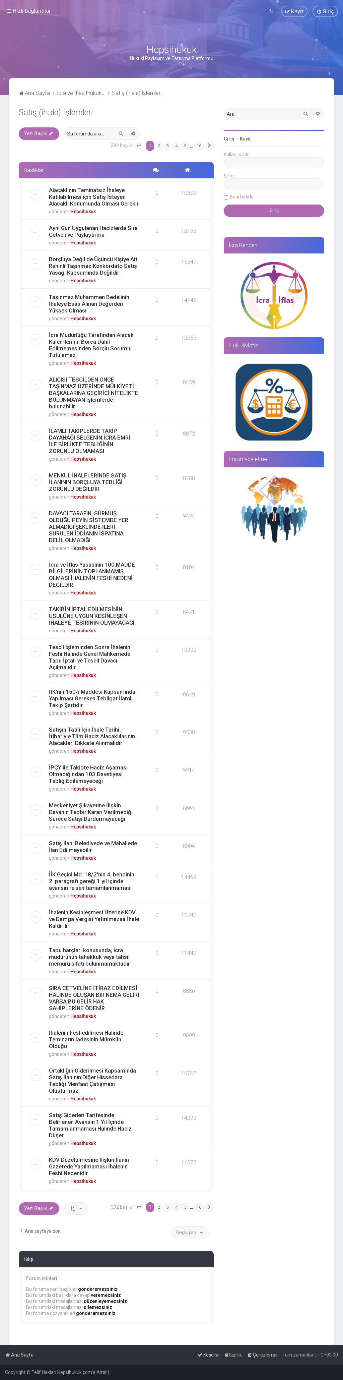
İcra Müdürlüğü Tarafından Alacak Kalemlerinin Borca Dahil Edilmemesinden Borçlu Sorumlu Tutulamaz (91, 345)
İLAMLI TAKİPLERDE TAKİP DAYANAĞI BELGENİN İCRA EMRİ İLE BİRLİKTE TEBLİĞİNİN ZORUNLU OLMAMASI (89, 440)
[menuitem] (325, 11)
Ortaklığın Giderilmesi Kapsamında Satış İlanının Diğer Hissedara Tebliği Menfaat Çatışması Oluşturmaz (92, 1080)
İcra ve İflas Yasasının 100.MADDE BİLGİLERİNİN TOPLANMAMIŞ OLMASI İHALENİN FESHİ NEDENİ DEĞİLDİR (92, 574)
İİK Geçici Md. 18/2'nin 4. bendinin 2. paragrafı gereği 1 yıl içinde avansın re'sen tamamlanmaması (91, 881)
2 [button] (159, 145)
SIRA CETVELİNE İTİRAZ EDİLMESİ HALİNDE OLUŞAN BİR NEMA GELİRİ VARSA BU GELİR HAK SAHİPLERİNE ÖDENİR (94, 998)
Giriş (229, 138)
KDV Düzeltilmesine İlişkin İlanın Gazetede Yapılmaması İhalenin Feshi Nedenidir (89, 1166)
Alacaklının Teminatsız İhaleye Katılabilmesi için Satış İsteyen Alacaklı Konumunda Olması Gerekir (94, 197)
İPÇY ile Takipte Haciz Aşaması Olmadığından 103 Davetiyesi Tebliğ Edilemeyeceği (88, 774)
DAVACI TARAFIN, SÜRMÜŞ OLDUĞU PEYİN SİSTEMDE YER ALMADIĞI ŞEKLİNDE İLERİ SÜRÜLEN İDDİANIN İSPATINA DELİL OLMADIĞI (88, 526)
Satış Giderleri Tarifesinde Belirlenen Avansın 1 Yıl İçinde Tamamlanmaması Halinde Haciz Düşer (90, 1125)
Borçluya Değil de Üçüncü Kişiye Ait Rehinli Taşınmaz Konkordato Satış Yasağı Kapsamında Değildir (93, 266)
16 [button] (199, 145)
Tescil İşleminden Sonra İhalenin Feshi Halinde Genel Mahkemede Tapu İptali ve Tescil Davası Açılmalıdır (89, 657)
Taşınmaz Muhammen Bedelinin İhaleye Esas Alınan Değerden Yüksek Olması (89, 304)
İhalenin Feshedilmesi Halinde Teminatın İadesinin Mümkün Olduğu (86, 1039)
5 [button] (185, 145)
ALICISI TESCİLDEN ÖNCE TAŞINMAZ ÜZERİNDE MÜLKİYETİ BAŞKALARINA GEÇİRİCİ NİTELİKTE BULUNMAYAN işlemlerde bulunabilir (93, 393)
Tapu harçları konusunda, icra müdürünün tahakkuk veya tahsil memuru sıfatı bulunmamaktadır (89, 957)
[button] (139, 145)
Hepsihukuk (83, 211)
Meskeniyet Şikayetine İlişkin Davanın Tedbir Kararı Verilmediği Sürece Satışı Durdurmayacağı (91, 812)
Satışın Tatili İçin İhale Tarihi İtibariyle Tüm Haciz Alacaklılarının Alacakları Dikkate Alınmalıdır (92, 736)
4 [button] (176, 145)
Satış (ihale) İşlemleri (56, 112)
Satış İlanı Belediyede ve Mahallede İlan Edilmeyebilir (93, 846)
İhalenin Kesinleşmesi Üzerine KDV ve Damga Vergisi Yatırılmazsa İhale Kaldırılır (94, 919)
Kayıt (245, 138)
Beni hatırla (242, 196)
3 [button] (167, 145)
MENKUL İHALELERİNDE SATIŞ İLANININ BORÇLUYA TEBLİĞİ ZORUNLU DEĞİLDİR (87, 482)
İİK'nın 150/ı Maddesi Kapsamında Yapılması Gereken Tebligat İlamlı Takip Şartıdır (92, 698)
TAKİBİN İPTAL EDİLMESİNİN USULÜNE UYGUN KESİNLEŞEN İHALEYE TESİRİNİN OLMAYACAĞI (91, 616)
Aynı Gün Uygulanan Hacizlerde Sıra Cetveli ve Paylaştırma (93, 231)
